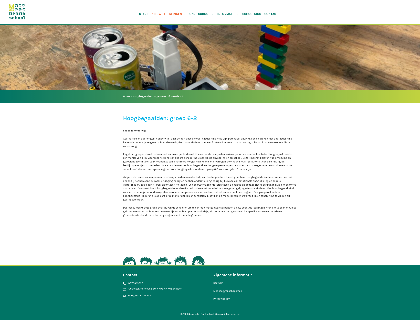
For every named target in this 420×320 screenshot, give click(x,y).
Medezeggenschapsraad (227, 290)
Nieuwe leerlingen (166, 14)
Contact (271, 14)
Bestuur (218, 282)
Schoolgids (251, 14)
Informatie (226, 14)
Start (143, 14)
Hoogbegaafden (142, 96)
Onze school (199, 14)
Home (126, 96)
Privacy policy (221, 298)
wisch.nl (235, 314)
